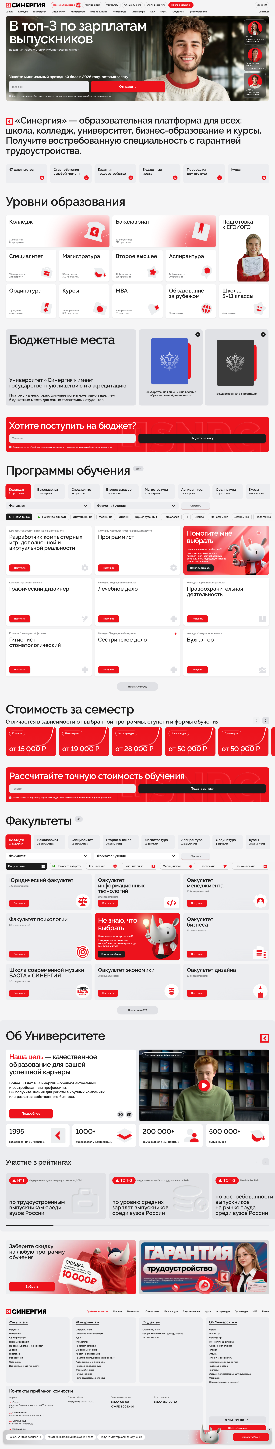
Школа (265, 1311)
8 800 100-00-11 (121, 1402)
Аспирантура (223, 1311)
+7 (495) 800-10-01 (122, 1406)
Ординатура (241, 1311)
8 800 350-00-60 (165, 1402)
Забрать (32, 1286)
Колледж (118, 1311)
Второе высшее (191, 1311)
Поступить (19, 903)
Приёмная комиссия (97, 1311)
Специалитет (152, 1311)
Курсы (208, 1311)
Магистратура (171, 1311)
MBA (255, 1311)
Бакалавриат (133, 1311)
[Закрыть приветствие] (195, 1418)
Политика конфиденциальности (184, 1434)
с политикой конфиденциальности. (94, 96)
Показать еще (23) (137, 1010)
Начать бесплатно (180, 5)
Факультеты (205, 1439)
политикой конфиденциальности (95, 447)
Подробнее (194, 1439)
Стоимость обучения (242, 1439)
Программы (221, 1439)
